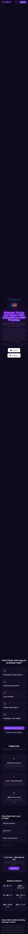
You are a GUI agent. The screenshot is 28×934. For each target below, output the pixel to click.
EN (17, 2)
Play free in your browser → (8, 845)
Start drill (14, 868)
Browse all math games (13, 732)
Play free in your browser (14, 728)
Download (23, 2)
